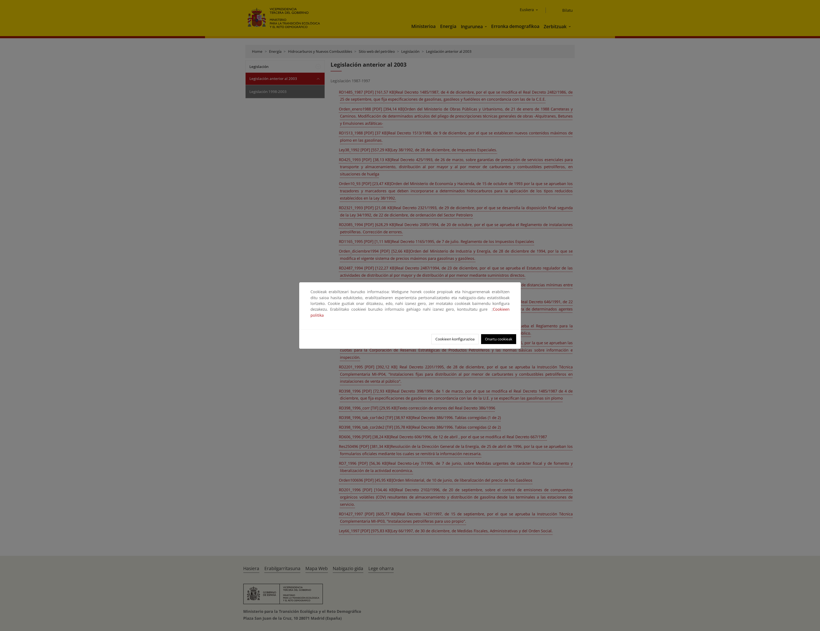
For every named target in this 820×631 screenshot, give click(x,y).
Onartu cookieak (498, 339)
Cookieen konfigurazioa (454, 339)
